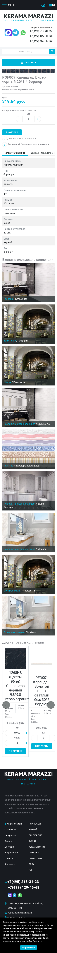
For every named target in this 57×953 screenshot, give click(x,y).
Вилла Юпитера (24, 505)
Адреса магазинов (41, 27)
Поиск (52, 51)
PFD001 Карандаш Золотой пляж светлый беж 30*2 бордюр (41, 691)
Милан (7, 382)
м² (17, 727)
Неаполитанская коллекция (19, 423)
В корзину (12, 132)
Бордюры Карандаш (27, 465)
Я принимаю (28, 947)
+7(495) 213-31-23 (41, 30)
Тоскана (8, 298)
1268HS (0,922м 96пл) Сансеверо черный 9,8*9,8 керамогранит (17, 686)
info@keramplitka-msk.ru (20, 912)
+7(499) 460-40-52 (41, 40)
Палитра (8, 465)
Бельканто (21, 298)
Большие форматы (14, 632)
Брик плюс (9, 340)
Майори (42, 549)
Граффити (23, 340)
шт (28, 113)
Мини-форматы (12, 590)
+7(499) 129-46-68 (41, 35)
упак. (17, 737)
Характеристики (15, 153)
